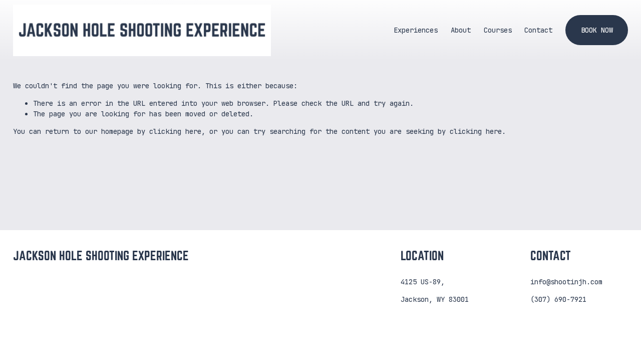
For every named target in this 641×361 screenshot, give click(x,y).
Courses (498, 30)
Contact (538, 30)
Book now (597, 30)
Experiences (416, 30)
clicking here (175, 131)
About (461, 30)
